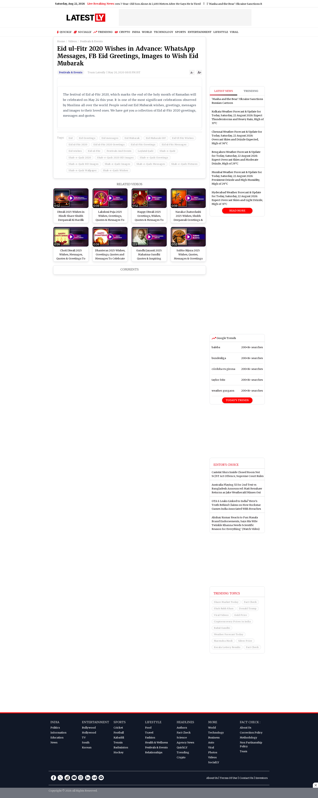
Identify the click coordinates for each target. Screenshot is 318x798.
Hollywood (89, 732)
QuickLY (182, 747)
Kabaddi (119, 737)
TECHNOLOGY (163, 32)
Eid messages (110, 138)
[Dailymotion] (67, 777)
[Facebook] (53, 777)
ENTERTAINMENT (199, 32)
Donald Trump (247, 608)
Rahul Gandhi (222, 628)
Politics (55, 727)
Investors (261, 778)
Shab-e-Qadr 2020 (80, 157)
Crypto (124, 32)
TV (84, 737)
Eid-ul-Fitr (94, 151)
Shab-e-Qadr (168, 151)
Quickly (66, 32)
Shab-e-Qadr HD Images (84, 164)
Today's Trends (237, 400)
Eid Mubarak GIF (156, 138)
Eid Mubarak (132, 138)
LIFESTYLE (220, 32)
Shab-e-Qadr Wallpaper (83, 170)
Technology (216, 732)
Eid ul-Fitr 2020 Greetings (109, 144)
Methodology (248, 737)
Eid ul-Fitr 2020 (78, 144)
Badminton (121, 747)
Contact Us (246, 778)
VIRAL (234, 32)
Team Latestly (96, 72)
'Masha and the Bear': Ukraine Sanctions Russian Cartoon (229, 4)
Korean (86, 747)
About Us (245, 727)
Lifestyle (153, 722)
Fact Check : (250, 722)
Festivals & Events (70, 72)
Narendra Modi (223, 640)
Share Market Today (226, 602)
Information (58, 732)
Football (119, 732)
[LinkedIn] (87, 777)
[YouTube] (74, 777)
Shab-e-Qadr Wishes (115, 170)
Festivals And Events (119, 151)
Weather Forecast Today (228, 634)
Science (182, 737)
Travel (149, 732)
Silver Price (245, 640)
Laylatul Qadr (146, 151)
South (85, 742)
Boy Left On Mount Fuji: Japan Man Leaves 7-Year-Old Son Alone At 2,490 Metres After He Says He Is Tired (117, 4)
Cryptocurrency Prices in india (232, 621)
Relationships (153, 752)
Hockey (118, 752)
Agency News (185, 742)
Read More (237, 210)
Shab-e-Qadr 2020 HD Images (115, 157)
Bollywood (89, 727)
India (54, 722)
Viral (211, 747)
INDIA (136, 32)
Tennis (118, 742)
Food (148, 727)
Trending (105, 32)
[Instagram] (81, 777)
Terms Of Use (228, 778)
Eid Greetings (87, 138)
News (53, 742)
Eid (71, 138)
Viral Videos (221, 615)
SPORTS (180, 32)
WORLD (147, 32)
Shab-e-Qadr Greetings (154, 157)
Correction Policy (251, 732)
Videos (212, 757)
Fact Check (250, 602)
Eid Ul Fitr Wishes (183, 138)
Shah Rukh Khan (223, 608)
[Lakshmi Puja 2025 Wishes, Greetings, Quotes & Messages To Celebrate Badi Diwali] (110, 198)
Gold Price (240, 615)
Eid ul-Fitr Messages (174, 144)
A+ (200, 72)
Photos (212, 752)
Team (243, 751)
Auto (211, 742)
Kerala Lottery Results (227, 647)
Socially (84, 32)
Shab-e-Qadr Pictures (184, 164)
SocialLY (213, 762)
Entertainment (95, 722)
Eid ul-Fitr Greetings (143, 144)
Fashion (150, 737)
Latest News (223, 91)
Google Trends (226, 338)
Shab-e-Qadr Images (117, 164)
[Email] (101, 777)
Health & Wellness (156, 742)
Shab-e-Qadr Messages (151, 164)
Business (214, 737)
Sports (120, 722)
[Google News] (94, 777)
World (212, 727)
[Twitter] (60, 777)
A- (192, 72)
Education (56, 737)
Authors (182, 727)
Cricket (118, 727)
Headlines (185, 722)
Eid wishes (75, 151)
